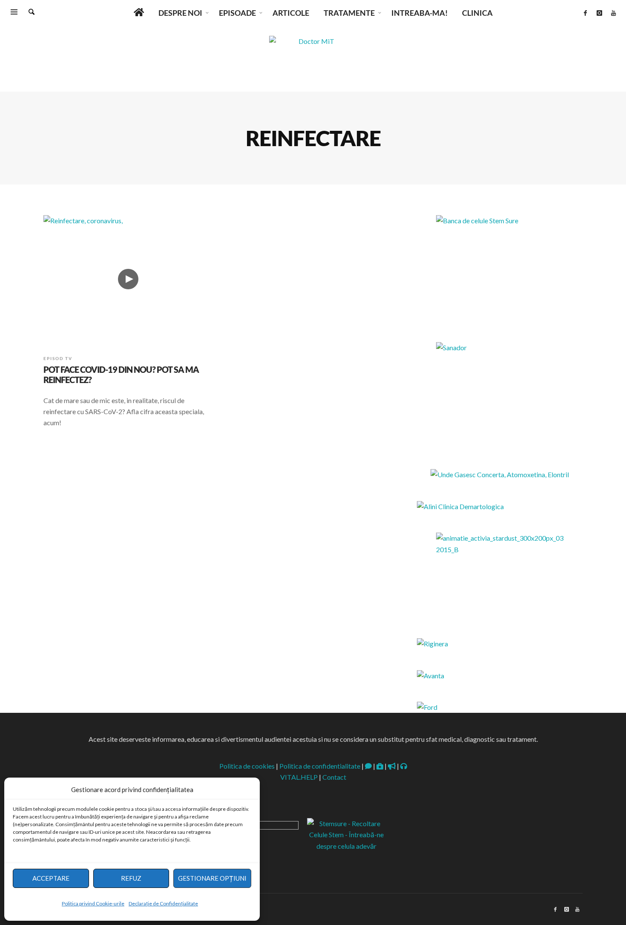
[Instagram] (599, 12)
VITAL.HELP (299, 777)
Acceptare (50, 878)
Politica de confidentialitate (319, 766)
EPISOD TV (57, 358)
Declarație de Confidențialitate (163, 903)
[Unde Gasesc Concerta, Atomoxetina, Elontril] (500, 474)
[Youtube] (613, 12)
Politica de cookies (247, 766)
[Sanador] (500, 395)
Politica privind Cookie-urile (93, 903)
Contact (334, 777)
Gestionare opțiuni (212, 878)
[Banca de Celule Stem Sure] (500, 268)
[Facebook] (585, 12)
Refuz (131, 878)
